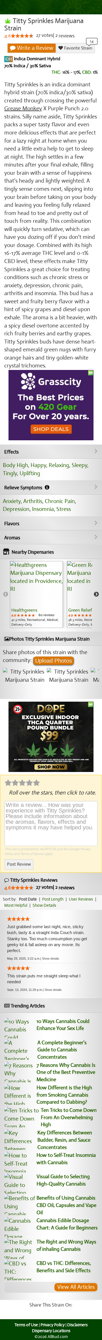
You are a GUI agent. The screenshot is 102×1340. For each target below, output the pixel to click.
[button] (50, 958)
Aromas (12, 538)
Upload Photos (53, 660)
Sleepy (79, 465)
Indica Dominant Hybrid (36, 59)
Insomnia (43, 509)
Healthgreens (24, 610)
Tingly (10, 473)
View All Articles (76, 1286)
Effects (11, 452)
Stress (63, 509)
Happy (38, 465)
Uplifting (30, 473)
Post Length (52, 899)
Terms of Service (32, 854)
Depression (16, 509)
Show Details (44, 905)
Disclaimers (77, 1324)
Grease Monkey (23, 108)
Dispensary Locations (51, 1330)
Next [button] (96, 594)
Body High (15, 465)
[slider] (22, 35)
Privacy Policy (53, 1324)
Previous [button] (5, 594)
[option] (36, 594)
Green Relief (80, 610)
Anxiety (12, 501)
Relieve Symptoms (23, 488)
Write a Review (34, 47)
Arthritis (32, 501)
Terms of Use (26, 1324)
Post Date (28, 899)
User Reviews (81, 899)
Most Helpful (15, 905)
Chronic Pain (60, 501)
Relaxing (59, 465)
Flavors (11, 524)
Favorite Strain (77, 48)
